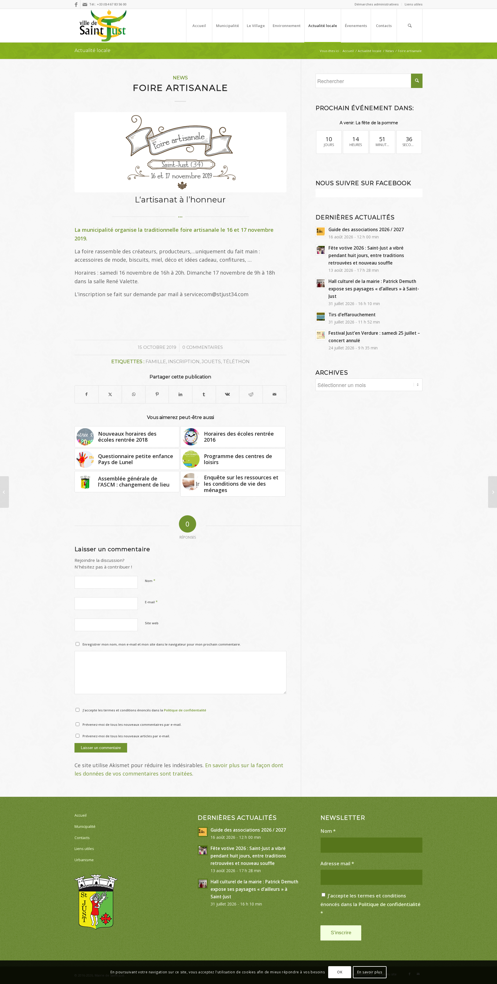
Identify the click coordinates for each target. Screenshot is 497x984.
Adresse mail (337, 863)
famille (156, 361)
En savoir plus (369, 972)
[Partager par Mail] (274, 394)
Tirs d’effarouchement (352, 314)
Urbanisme (84, 859)
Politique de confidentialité (185, 710)
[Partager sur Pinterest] (157, 394)
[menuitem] (377, 4)
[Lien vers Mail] (85, 4)
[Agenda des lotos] (492, 492)
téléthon (236, 361)
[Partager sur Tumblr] (204, 394)
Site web (151, 623)
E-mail (151, 601)
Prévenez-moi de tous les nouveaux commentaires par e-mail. (132, 724)
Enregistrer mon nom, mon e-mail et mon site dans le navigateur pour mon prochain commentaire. (162, 644)
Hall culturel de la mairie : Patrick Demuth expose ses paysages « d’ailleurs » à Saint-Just (373, 288)
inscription (184, 361)
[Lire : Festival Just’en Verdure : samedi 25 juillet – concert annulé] (321, 335)
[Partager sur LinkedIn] (180, 394)
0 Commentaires (202, 347)
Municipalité (84, 826)
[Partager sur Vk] (227, 394)
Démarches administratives (377, 4)
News (180, 78)
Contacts (82, 837)
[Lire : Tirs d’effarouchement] (321, 316)
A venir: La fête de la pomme (369, 122)
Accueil (80, 815)
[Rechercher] (410, 25)
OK (339, 972)
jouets (211, 361)
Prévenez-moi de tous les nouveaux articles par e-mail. (126, 736)
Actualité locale (92, 50)
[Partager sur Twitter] (110, 394)
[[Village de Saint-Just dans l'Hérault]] (103, 25)
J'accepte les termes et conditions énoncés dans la (144, 710)
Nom (150, 580)
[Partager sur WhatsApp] (133, 394)
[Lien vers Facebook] (76, 4)
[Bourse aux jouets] (4, 492)
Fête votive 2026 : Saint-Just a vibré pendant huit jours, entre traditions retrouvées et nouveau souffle (366, 255)
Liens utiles (414, 4)
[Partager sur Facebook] (86, 394)
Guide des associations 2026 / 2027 (366, 229)
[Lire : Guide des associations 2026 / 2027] (321, 231)
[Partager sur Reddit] (251, 394)
